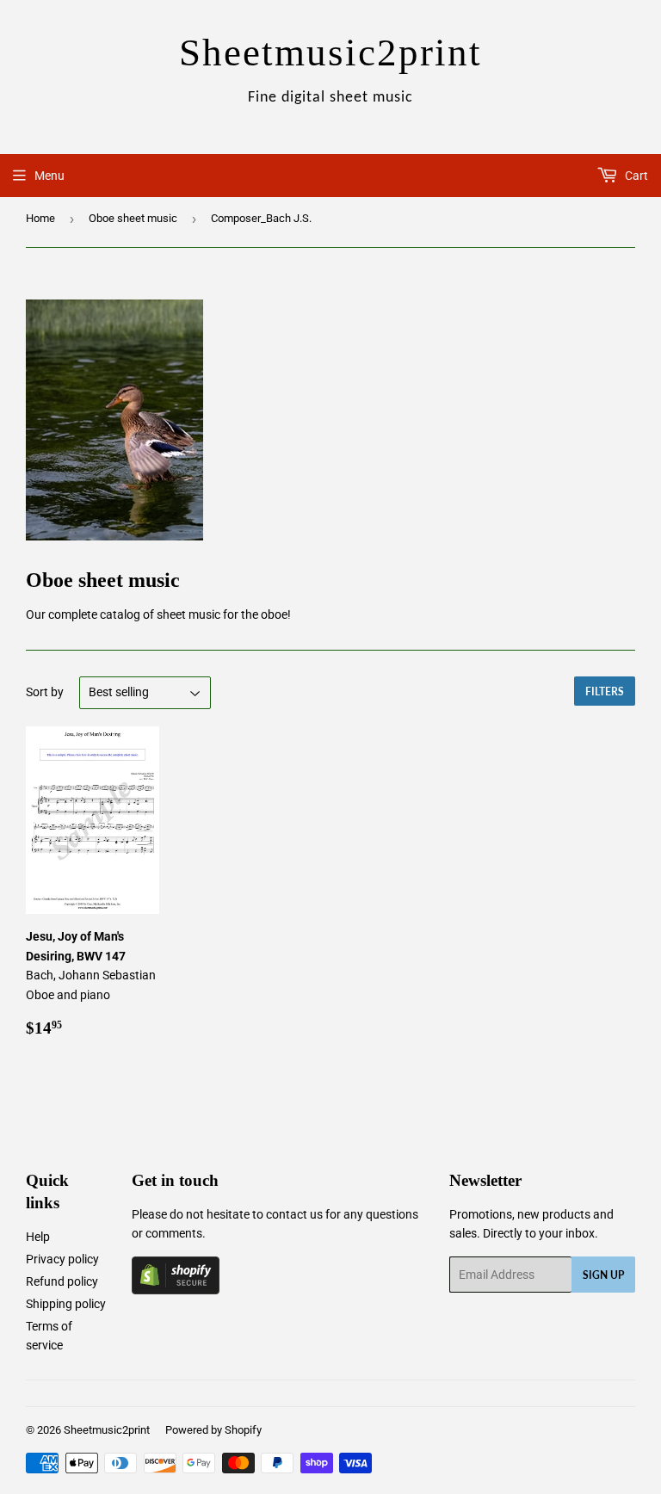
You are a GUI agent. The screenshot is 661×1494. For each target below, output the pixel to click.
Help (38, 1237)
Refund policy (62, 1281)
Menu (49, 175)
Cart (635, 175)
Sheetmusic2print (107, 1429)
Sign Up (603, 1275)
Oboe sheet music (133, 218)
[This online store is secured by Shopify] (175, 1290)
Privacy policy (62, 1259)
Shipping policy (66, 1304)
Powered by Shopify (213, 1429)
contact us (294, 1214)
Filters (604, 691)
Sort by (45, 692)
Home (40, 218)
